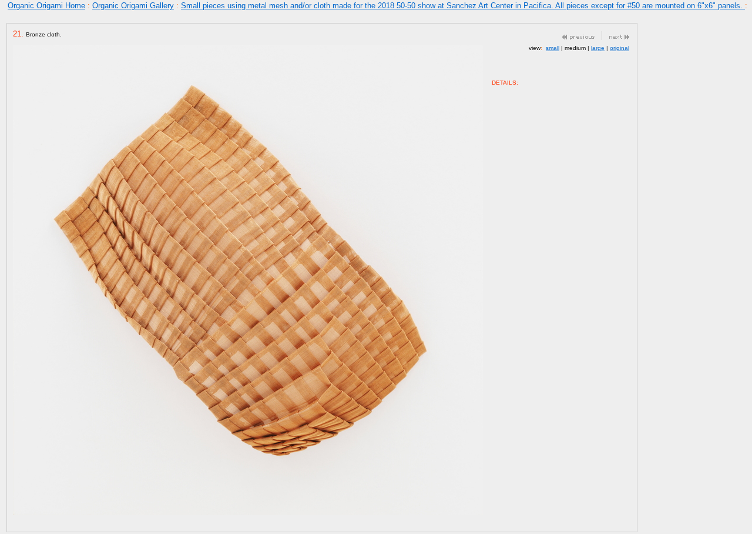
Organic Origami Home (46, 5)
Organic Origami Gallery (133, 5)
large (598, 48)
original (619, 48)
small (552, 48)
